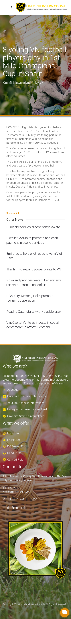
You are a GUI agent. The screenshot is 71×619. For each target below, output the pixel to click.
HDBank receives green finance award (33, 227)
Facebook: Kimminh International (27, 396)
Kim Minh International (17, 82)
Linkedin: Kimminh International (26, 416)
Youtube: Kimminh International (26, 403)
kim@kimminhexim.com (17, 491)
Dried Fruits (14, 453)
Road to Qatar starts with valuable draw (34, 311)
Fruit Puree (14, 440)
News (37, 82)
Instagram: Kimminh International (27, 409)
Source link (12, 213)
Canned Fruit (15, 459)
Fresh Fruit (13, 433)
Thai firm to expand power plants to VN (33, 269)
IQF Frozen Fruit (16, 446)
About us (12, 389)
